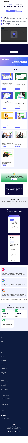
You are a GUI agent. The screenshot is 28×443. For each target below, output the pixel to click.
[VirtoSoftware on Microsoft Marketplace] (10, 435)
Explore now (14, 179)
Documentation (18, 10)
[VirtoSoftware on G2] (12, 435)
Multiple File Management (6, 101)
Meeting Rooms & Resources (4, 388)
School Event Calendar (3, 389)
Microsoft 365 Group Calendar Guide (6, 402)
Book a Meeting (24, 61)
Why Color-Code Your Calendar (5, 399)
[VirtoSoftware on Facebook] (19, 435)
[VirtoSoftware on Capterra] (14, 435)
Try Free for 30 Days (11, 10)
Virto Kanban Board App (3, 373)
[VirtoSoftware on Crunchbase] (15, 435)
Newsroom (2, 345)
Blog (1, 356)
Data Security (2, 360)
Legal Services (2, 361)
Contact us (11, 245)
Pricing (1, 341)
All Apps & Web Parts (3, 377)
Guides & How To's (3, 357)
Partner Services (3, 342)
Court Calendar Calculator (6, 158)
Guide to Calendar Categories (5, 408)
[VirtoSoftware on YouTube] (17, 435)
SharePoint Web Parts (10, 4)
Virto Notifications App (3, 376)
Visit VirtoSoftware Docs (14, 52)
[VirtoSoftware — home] (14, 428)
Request (11, 223)
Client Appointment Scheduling (4, 393)
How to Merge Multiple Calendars (5, 403)
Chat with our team (16, 61)
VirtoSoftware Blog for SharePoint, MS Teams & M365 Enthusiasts (9, 423)
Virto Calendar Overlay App (4, 369)
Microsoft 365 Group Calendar (5, 422)
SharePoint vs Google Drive (5, 405)
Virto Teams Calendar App (4, 372)
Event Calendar (2, 384)
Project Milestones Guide (4, 414)
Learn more (4, 89)
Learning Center (3, 353)
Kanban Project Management (4, 385)
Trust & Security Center (3, 365)
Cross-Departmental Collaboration (5, 413)
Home (6, 4)
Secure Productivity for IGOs (6, 82)
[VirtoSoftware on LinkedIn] (8, 435)
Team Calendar (2, 381)
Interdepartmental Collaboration (5, 411)
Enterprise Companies (3, 364)
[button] (4, 191)
